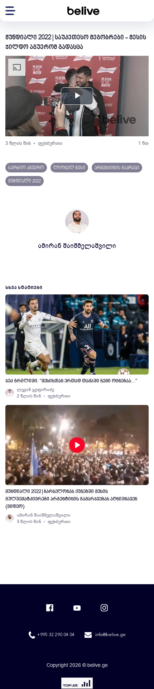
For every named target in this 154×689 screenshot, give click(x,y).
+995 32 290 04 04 (55, 635)
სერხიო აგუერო (26, 168)
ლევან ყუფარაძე (35, 389)
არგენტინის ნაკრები (117, 168)
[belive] (83, 10)
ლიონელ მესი (69, 168)
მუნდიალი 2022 (24, 181)
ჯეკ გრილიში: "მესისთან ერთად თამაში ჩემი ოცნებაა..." (71, 381)
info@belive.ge (110, 635)
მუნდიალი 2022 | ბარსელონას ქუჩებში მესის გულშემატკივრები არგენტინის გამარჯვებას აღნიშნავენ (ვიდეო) (71, 499)
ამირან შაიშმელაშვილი (77, 245)
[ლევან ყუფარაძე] (9, 393)
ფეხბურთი (50, 143)
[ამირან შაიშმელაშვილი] (9, 518)
